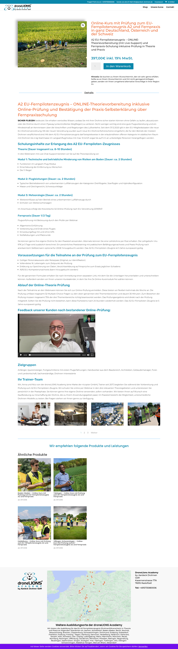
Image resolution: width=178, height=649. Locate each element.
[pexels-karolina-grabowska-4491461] (34, 425)
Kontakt (170, 7)
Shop (145, 7)
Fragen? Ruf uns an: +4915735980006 (100, 2)
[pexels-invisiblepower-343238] (70, 425)
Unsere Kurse (157, 7)
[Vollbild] (92, 355)
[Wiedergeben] (21, 355)
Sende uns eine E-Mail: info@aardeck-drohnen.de (134, 2)
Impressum (159, 2)
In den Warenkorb (118, 66)
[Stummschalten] (88, 355)
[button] (83, 25)
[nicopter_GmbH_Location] (107, 425)
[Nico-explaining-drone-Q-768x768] (144, 425)
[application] (56, 335)
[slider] (54, 355)
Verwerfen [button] (143, 646)
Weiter (94, 433)
